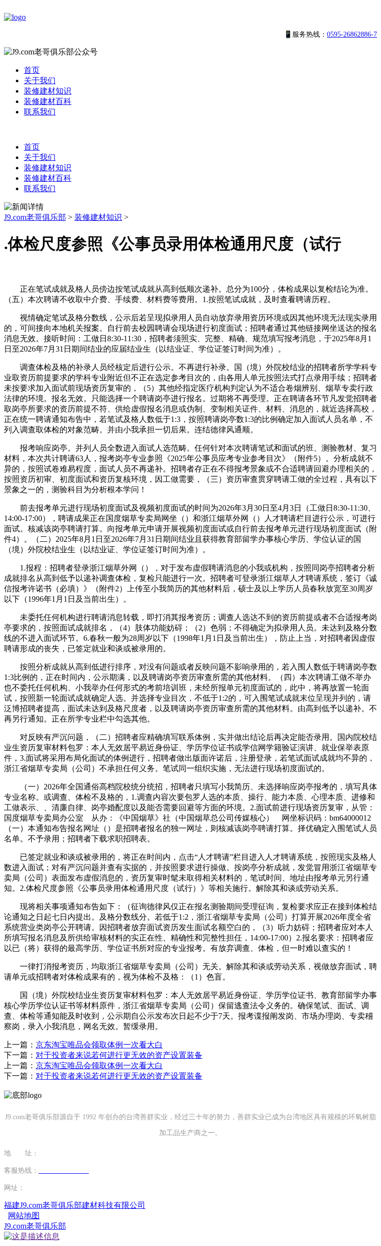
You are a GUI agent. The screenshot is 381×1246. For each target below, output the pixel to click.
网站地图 (24, 1215)
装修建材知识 (47, 91)
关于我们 (40, 80)
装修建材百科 (47, 101)
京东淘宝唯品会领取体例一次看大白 (99, 1044)
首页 (32, 70)
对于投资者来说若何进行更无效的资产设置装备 (119, 1055)
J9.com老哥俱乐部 (35, 217)
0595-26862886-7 (352, 34)
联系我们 (40, 111)
